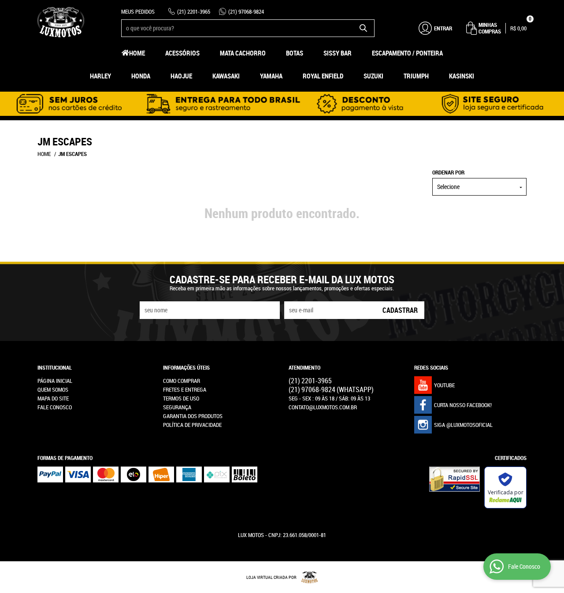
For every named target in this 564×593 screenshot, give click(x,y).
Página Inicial (54, 381)
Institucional (54, 367)
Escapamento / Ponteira (407, 52)
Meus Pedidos (138, 11)
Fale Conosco (54, 407)
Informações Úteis (186, 367)
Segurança (177, 407)
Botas (294, 52)
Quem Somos (52, 389)
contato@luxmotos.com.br (323, 407)
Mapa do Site (53, 398)
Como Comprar (181, 381)
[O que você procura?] (363, 28)
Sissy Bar (337, 52)
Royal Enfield (323, 75)
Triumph (416, 75)
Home (137, 52)
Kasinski (461, 75)
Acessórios (182, 52)
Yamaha (271, 75)
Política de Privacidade (192, 425)
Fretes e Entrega (184, 389)
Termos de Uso (181, 398)
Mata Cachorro (243, 52)
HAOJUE (181, 75)
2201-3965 (193, 11)
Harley (100, 75)
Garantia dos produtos (193, 416)
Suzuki (373, 75)
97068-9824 (246, 11)
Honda (140, 75)
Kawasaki (226, 75)
